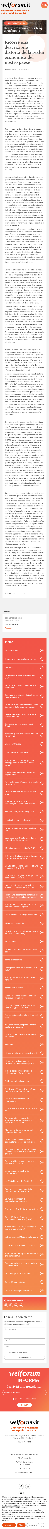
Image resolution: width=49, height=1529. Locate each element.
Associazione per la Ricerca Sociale (24, 1454)
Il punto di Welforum (16, 23)
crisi (13, 594)
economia (19, 594)
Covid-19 (8, 594)
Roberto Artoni (11, 70)
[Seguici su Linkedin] (27, 1486)
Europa (26, 594)
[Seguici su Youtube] (21, 1493)
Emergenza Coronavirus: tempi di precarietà (24, 29)
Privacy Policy (21, 1353)
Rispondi (8, 628)
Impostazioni (33, 1525)
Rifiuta (21, 1525)
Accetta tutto (9, 1525)
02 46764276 (25, 1468)
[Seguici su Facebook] (21, 1486)
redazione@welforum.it (24, 1472)
